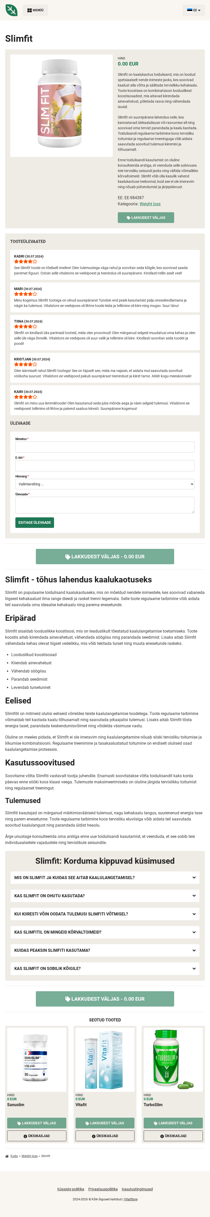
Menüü (38, 10)
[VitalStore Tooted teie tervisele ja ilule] (11, 10)
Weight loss (150, 203)
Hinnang (22, 476)
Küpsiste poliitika (70, 1189)
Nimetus (21, 439)
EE (195, 10)
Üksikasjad (39, 1136)
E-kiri (19, 458)
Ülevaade (22, 494)
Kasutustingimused (137, 1189)
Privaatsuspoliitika (103, 1189)
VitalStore (131, 1199)
